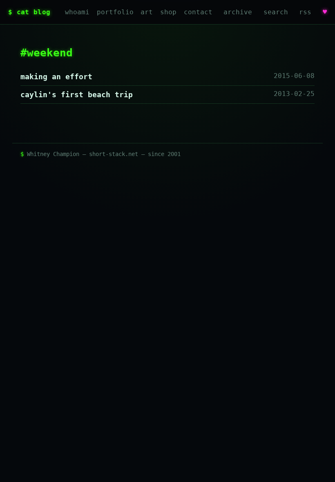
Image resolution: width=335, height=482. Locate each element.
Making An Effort (56, 76)
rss (305, 12)
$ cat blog (29, 12)
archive (237, 12)
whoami (77, 12)
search (276, 12)
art (147, 12)
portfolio (115, 12)
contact (198, 12)
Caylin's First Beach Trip (76, 94)
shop (168, 12)
